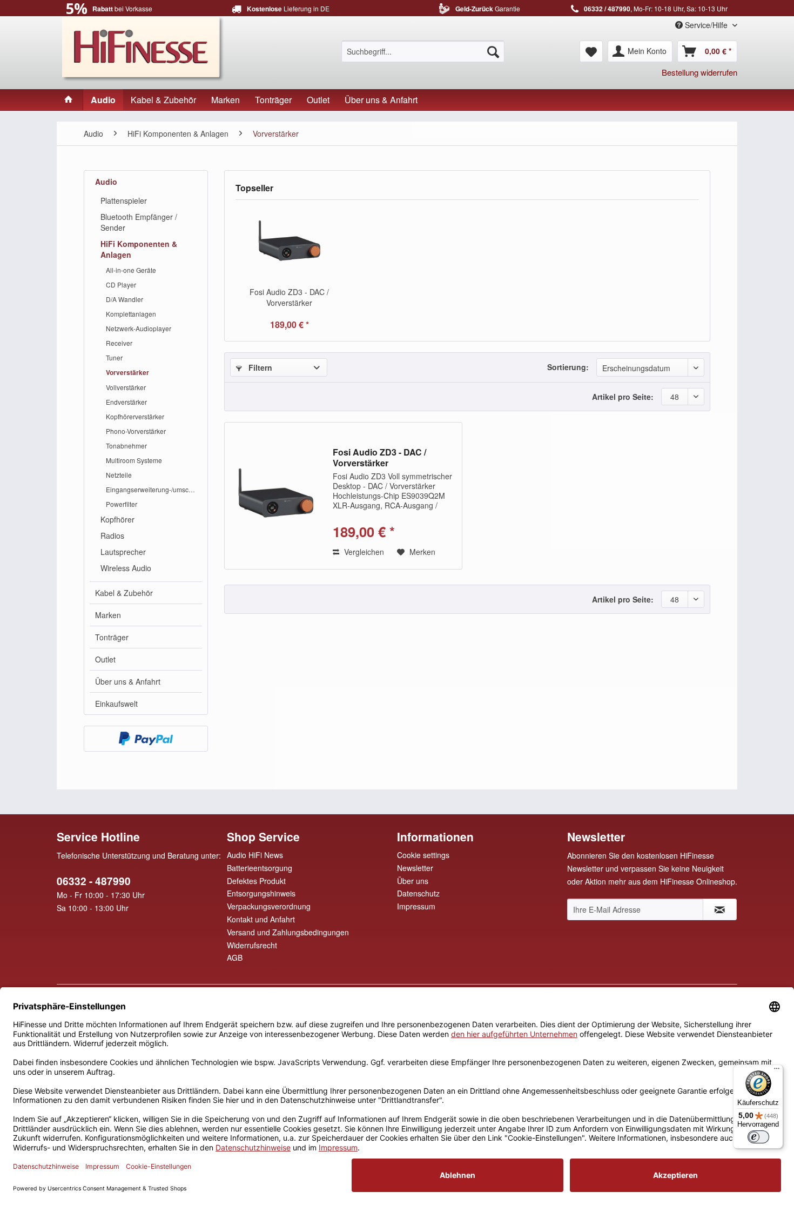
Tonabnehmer (126, 445)
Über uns (412, 880)
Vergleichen (363, 551)
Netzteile (119, 474)
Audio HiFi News (255, 854)
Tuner (114, 357)
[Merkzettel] (591, 51)
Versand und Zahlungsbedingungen (288, 932)
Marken (108, 615)
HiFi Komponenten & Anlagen (138, 249)
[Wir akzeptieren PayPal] (146, 739)
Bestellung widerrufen (699, 72)
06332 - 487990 (94, 881)
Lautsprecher (123, 551)
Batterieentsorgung (259, 867)
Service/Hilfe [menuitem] (706, 24)
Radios (112, 535)
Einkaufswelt (116, 703)
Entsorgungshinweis (261, 893)
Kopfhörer (117, 519)
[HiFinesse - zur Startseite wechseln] (143, 48)
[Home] (68, 99)
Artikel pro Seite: (623, 396)
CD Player (121, 284)
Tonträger (112, 637)
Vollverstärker (126, 387)
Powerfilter (121, 503)
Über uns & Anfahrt (127, 681)
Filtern (259, 367)
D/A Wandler (124, 299)
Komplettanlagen (131, 313)
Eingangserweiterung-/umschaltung (154, 489)
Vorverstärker (127, 372)
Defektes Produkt (256, 880)
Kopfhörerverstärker (135, 416)
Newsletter (415, 867)
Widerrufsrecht (252, 945)
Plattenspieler (123, 200)
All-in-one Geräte (131, 270)
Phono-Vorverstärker (136, 431)
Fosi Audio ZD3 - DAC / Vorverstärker (289, 297)
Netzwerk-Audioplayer (138, 328)
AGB (235, 957)
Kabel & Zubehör (124, 592)
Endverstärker (126, 401)
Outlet (105, 659)
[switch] (758, 1136)
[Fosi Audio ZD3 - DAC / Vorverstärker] (289, 243)
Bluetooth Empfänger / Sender (138, 222)
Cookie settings (423, 854)
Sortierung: (568, 367)
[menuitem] (422, 51)
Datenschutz (418, 893)
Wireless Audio (125, 568)
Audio (106, 181)
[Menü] (776, 1071)
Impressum (416, 906)
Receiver (119, 342)
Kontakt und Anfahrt (261, 919)
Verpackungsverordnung (269, 906)
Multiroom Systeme (134, 460)
